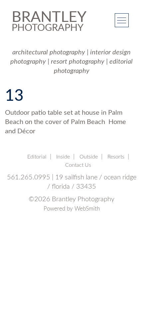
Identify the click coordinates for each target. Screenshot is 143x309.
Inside (63, 156)
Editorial (37, 156)
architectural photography (48, 52)
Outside (88, 156)
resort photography (77, 61)
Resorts (115, 156)
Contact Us (78, 165)
